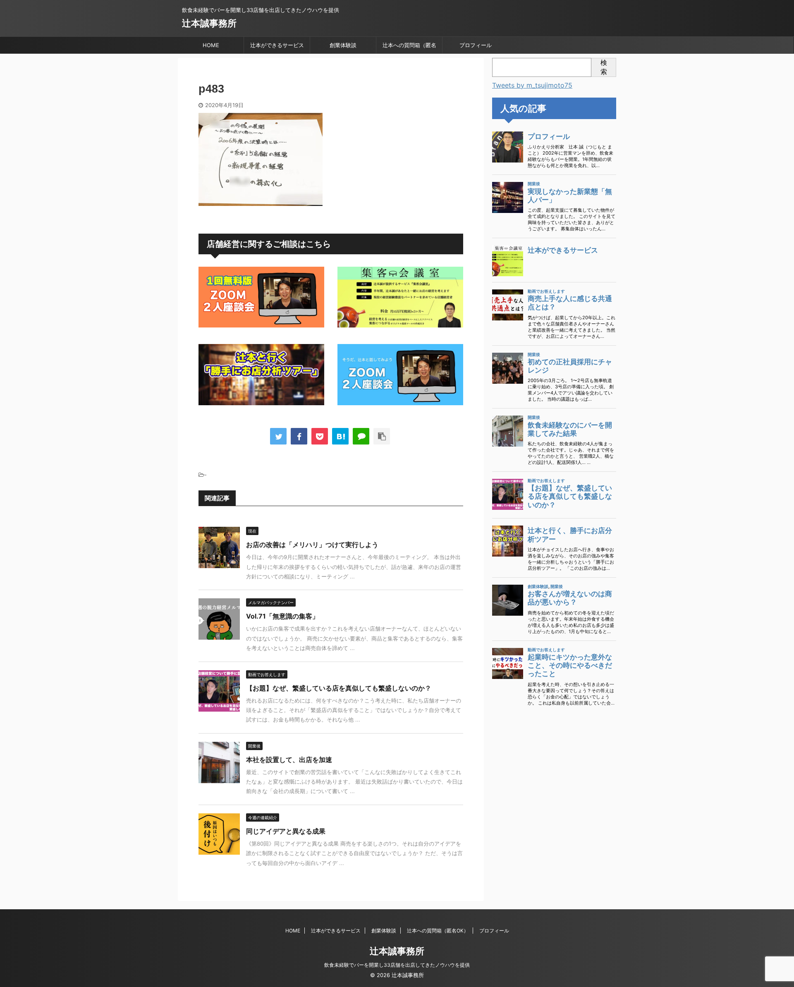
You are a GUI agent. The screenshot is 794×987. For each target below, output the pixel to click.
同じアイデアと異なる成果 (285, 831)
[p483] (340, 436)
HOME (211, 45)
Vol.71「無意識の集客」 (282, 616)
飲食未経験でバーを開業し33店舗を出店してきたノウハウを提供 (397, 965)
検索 (603, 67)
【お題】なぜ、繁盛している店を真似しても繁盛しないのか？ (338, 688)
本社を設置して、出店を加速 (289, 759)
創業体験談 (343, 45)
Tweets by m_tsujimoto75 (532, 85)
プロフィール (475, 45)
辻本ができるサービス (277, 45)
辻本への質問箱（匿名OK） (409, 47)
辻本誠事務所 (209, 23)
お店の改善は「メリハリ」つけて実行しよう (312, 544)
